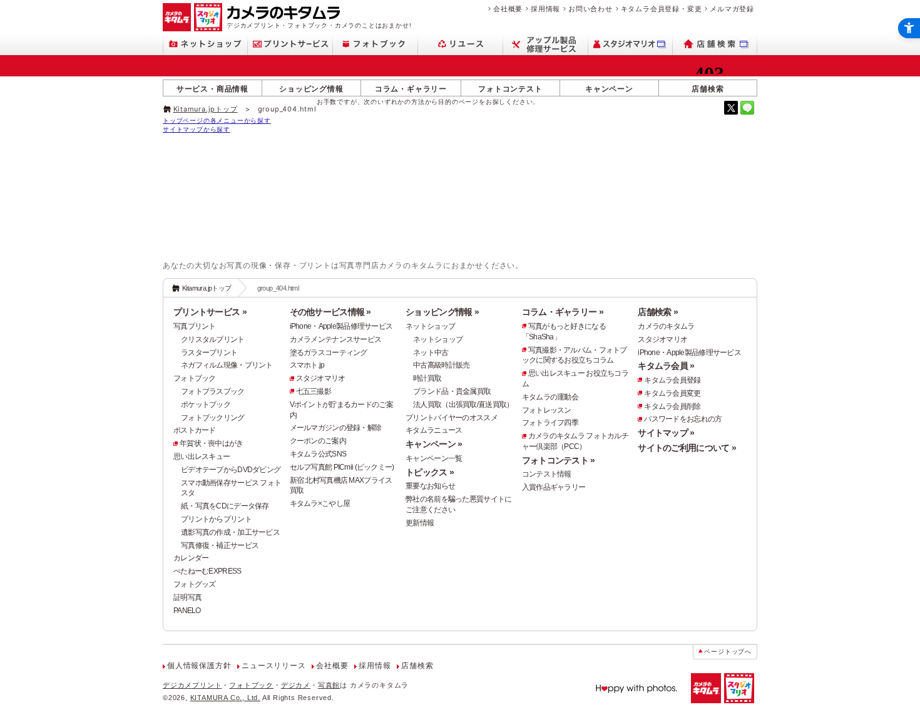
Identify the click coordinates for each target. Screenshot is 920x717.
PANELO (187, 610)
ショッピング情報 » (442, 312)
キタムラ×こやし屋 (320, 503)
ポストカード (194, 430)
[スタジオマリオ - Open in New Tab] (630, 44)
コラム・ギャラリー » (562, 312)
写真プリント (194, 326)
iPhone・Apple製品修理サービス (341, 326)
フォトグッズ (194, 584)
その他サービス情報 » (330, 312)
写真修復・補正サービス (219, 545)
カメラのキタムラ (666, 326)
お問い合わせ (590, 9)
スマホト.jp (307, 365)
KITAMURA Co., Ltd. (225, 697)
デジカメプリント (192, 685)
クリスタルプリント (213, 339)
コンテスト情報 (546, 474)
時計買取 (427, 378)
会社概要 (508, 9)
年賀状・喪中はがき (211, 443)
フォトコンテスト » (558, 460)
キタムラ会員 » (666, 366)
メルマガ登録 (732, 9)
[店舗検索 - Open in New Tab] (715, 44)
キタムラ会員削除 (672, 406)
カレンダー (190, 558)
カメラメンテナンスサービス (336, 339)
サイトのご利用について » (687, 448)
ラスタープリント (209, 352)
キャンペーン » (434, 444)
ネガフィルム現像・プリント (227, 365)
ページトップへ (728, 651)
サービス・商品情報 (212, 88)
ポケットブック (205, 404)
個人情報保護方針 (199, 665)
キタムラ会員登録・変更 (661, 9)
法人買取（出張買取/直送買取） (463, 404)
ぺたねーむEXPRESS (207, 571)
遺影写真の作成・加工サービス (230, 532)
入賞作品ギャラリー (554, 487)
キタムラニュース (434, 430)
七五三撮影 (313, 391)
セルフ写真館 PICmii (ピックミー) (342, 467)
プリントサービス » (210, 312)
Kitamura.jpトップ (205, 109)
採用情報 (545, 9)
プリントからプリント (216, 519)
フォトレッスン (546, 410)
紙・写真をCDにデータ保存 (225, 506)
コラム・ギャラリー (411, 88)
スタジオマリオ (320, 378)
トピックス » (430, 472)
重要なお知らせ (430, 486)
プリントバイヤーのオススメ (452, 417)
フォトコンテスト (510, 88)
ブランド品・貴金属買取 (452, 391)
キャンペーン (609, 88)
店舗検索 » (658, 312)
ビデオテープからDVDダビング (230, 469)
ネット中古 (430, 352)
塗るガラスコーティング (328, 352)
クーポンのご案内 (318, 440)
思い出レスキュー (201, 456)
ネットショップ (430, 326)
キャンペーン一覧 (434, 458)
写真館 (329, 685)
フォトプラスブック (213, 391)
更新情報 (420, 522)
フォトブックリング (213, 417)
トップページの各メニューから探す (217, 120)
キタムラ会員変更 (672, 393)
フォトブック (194, 378)
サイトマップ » (666, 433)
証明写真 (187, 597)
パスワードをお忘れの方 (683, 419)
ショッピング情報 (311, 88)
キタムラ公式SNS (318, 454)
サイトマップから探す (196, 129)
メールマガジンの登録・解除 (336, 427)
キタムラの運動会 (550, 397)
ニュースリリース (273, 665)
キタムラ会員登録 (672, 380)
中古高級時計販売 (441, 365)
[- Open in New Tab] (731, 107)
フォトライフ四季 (550, 422)
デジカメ (295, 685)
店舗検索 (707, 88)
